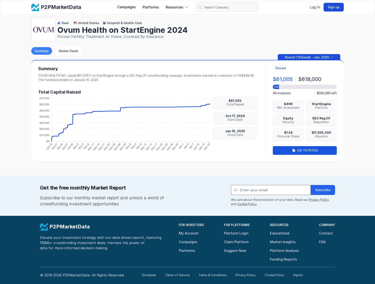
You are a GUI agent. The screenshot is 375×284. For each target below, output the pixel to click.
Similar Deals (68, 51)
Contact (326, 233)
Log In (315, 7)
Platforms (151, 7)
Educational (279, 233)
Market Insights (283, 242)
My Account (189, 233)
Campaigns (126, 7)
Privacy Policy (319, 199)
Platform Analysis (284, 250)
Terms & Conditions (213, 275)
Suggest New (235, 250)
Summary (42, 51)
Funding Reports (283, 259)
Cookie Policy (247, 204)
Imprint (298, 275)
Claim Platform (236, 242)
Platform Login (236, 233)
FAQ (322, 242)
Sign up (333, 7)
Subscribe (323, 190)
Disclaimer (149, 275)
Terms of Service (177, 275)
